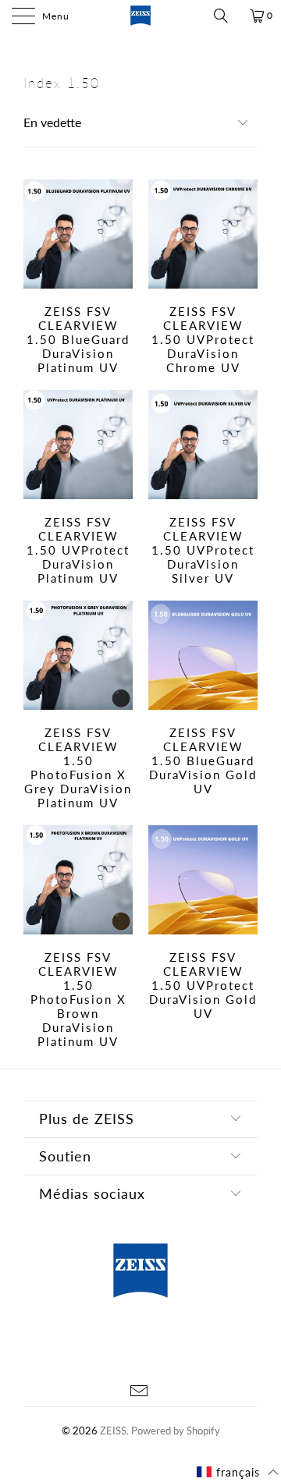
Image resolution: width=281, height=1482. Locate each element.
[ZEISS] (140, 15)
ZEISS (113, 1430)
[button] (238, 1472)
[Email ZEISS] (139, 1391)
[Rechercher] (226, 16)
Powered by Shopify (175, 1430)
